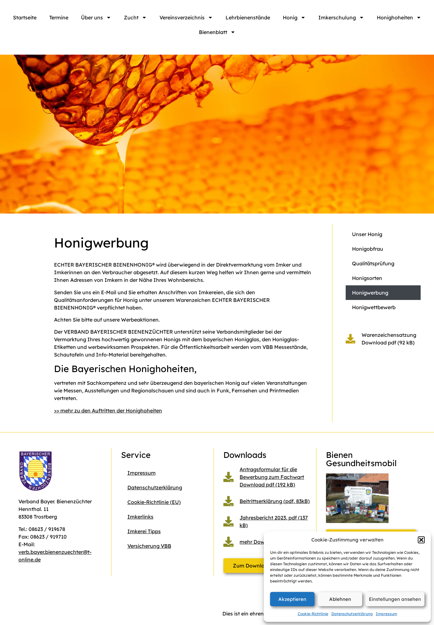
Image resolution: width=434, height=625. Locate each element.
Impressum (386, 613)
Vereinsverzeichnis (182, 17)
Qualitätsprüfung (373, 263)
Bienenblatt (213, 32)
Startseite (25, 17)
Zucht (131, 17)
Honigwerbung (370, 292)
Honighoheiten (395, 17)
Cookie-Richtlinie (313, 613)
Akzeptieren (292, 599)
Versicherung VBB (149, 546)
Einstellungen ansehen (395, 599)
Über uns (92, 17)
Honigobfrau (367, 249)
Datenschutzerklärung (352, 613)
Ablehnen (340, 599)
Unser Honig (367, 234)
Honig (290, 17)
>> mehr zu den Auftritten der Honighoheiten (108, 410)
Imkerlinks (140, 516)
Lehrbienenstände (248, 17)
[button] (421, 540)
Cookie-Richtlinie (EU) (154, 502)
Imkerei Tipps (144, 531)
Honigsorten (367, 278)
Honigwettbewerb (374, 307)
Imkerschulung (337, 17)
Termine (58, 17)
